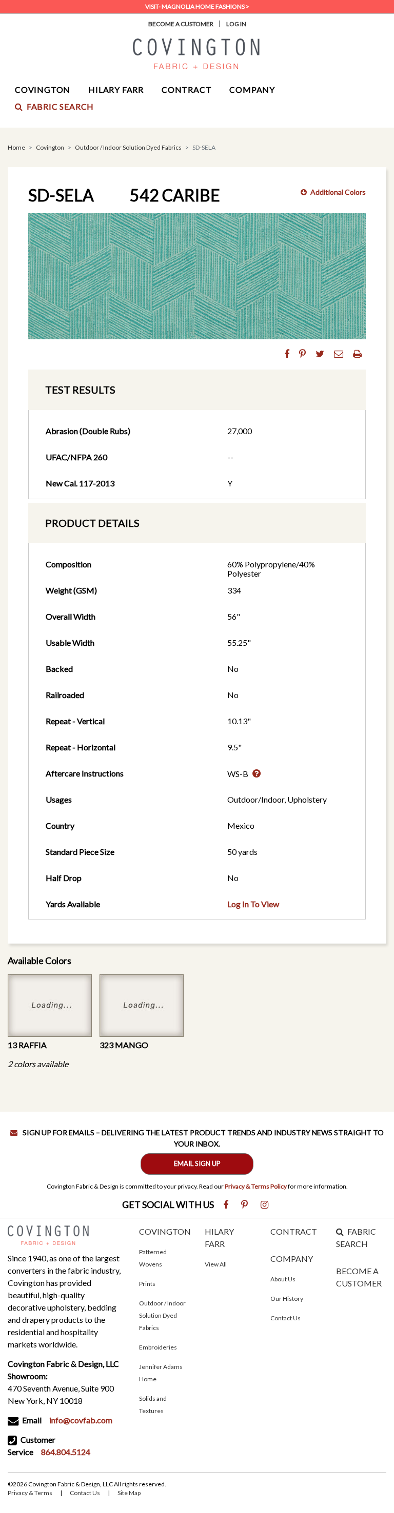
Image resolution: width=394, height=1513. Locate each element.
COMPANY (291, 1258)
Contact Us (285, 1318)
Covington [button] (42, 89)
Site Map (129, 1493)
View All (216, 1264)
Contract (186, 89)
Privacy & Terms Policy (256, 1186)
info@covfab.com (80, 1420)
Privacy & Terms (30, 1493)
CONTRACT (293, 1231)
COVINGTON (165, 1231)
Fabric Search (60, 106)
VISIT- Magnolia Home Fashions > (197, 6)
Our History (286, 1298)
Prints (147, 1283)
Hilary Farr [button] (116, 89)
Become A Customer (180, 24)
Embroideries (158, 1347)
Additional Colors (338, 192)
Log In (236, 24)
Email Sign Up (197, 1163)
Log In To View (253, 904)
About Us (283, 1279)
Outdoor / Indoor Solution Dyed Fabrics (128, 147)
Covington (50, 147)
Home (16, 147)
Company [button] (252, 89)
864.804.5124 (65, 1452)
